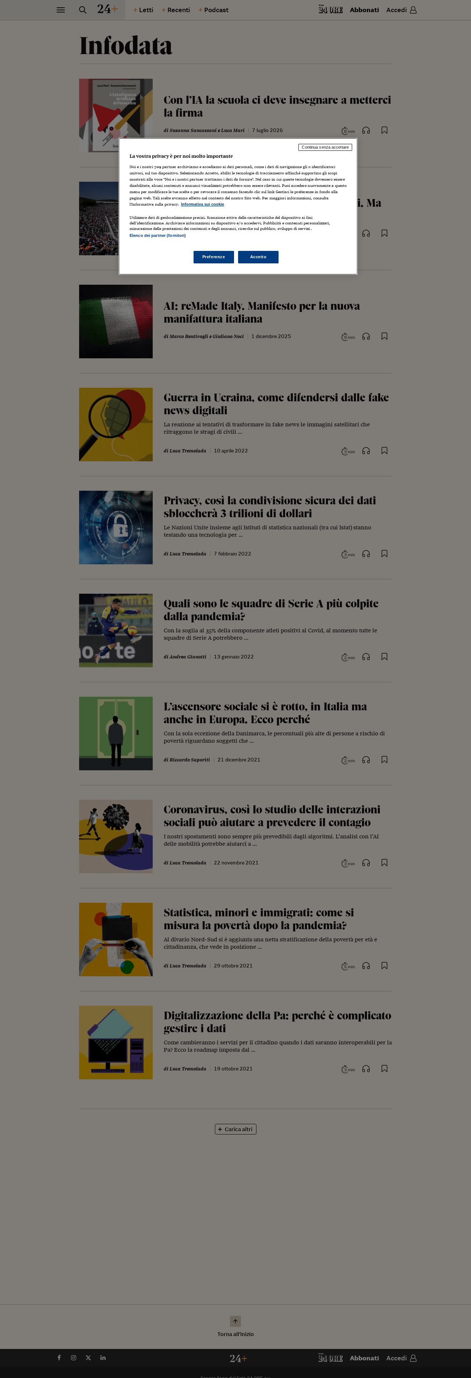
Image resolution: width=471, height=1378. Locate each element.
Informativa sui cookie (202, 204)
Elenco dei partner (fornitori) (158, 235)
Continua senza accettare (325, 147)
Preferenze (213, 257)
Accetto (258, 257)
